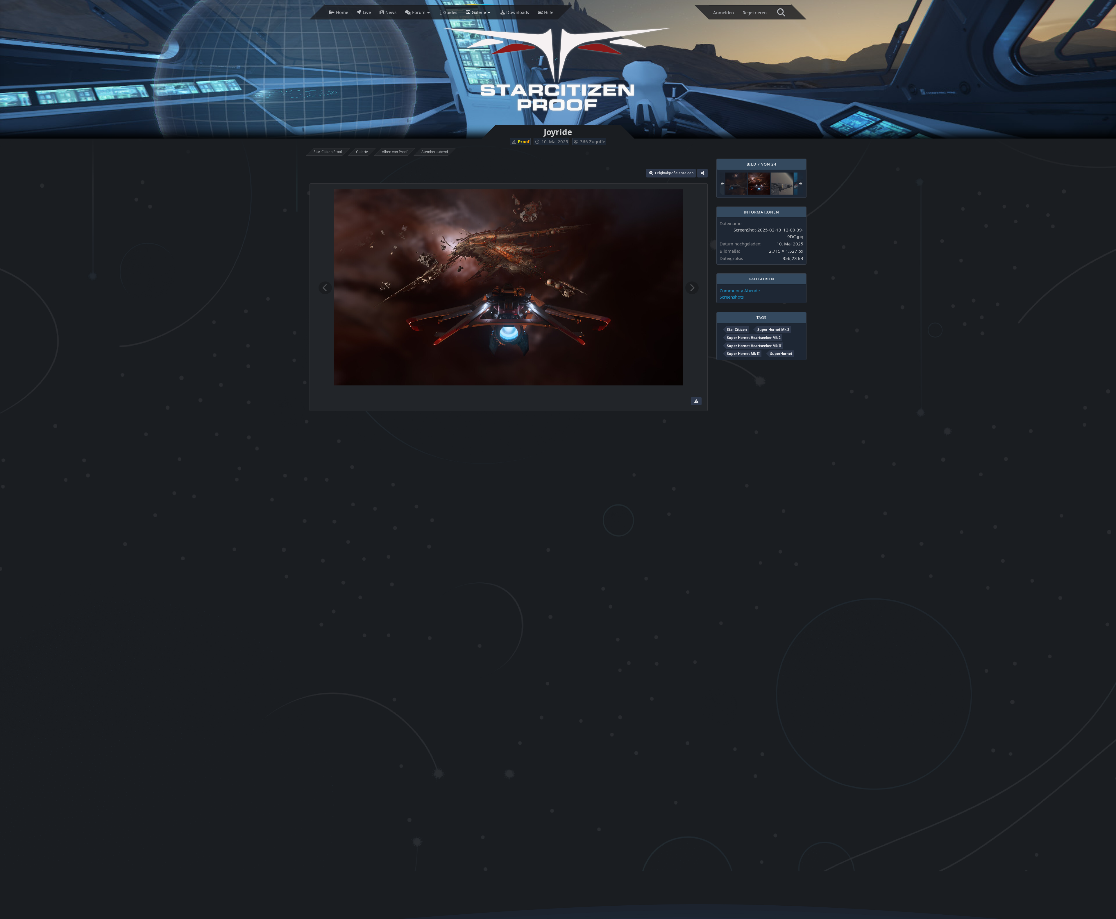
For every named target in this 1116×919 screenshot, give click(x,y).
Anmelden (723, 12)
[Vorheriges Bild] (325, 287)
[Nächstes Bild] (692, 287)
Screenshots (732, 297)
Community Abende (740, 290)
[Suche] (781, 12)
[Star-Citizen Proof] (556, 69)
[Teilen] (702, 173)
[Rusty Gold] (782, 183)
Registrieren (755, 12)
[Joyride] (759, 183)
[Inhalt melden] (696, 401)
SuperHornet (781, 353)
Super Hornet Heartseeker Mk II (754, 345)
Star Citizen (737, 329)
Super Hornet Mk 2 (773, 329)
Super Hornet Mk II (743, 353)
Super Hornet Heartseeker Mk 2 (754, 337)
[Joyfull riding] (736, 183)
